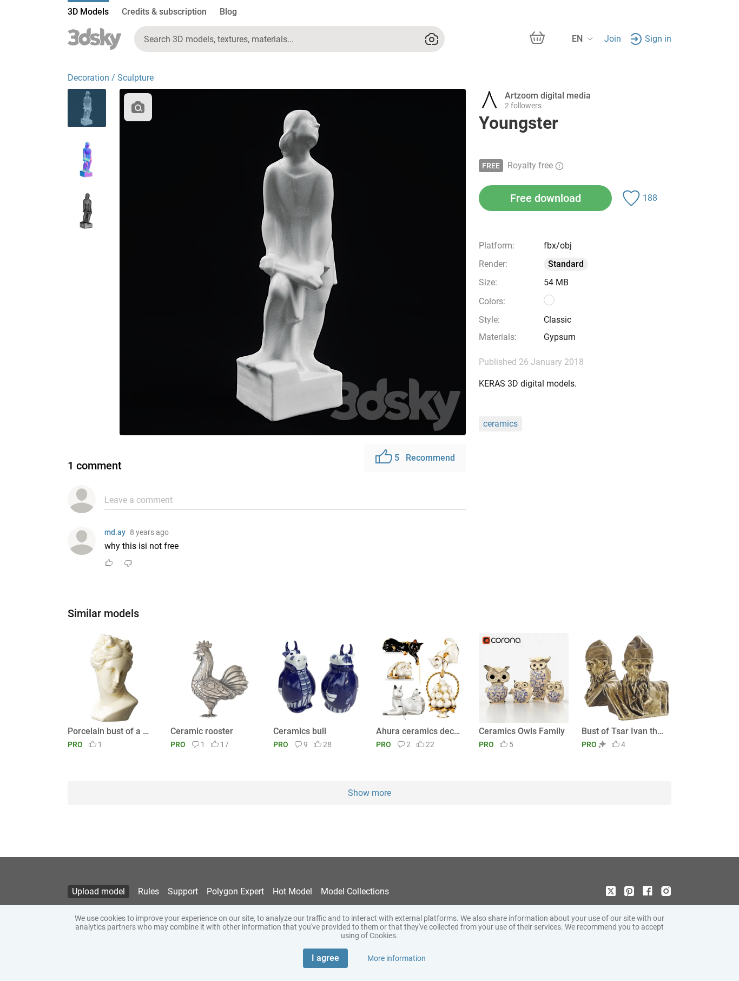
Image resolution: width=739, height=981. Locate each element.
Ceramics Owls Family (522, 731)
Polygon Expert (235, 891)
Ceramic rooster (201, 731)
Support (183, 891)
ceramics (500, 423)
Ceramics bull (299, 731)
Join (612, 39)
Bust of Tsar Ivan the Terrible (625, 731)
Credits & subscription (164, 11)
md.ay (115, 532)
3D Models (88, 11)
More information (396, 958)
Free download (545, 198)
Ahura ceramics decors (419, 731)
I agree (325, 958)
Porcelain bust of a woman (111, 731)
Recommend (424, 458)
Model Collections (355, 891)
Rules (148, 891)
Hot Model (292, 891)
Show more (369, 793)
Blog (228, 11)
